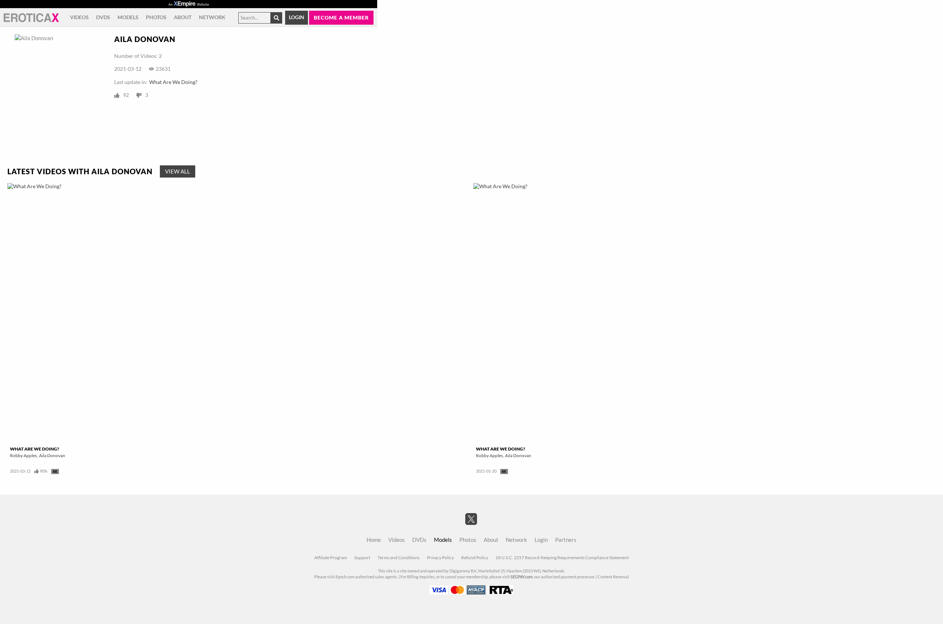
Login (296, 17)
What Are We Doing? (173, 82)
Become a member (341, 17)
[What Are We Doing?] (238, 313)
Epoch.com (345, 577)
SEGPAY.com (522, 577)
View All (177, 171)
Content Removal (613, 577)
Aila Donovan (52, 455)
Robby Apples (23, 455)
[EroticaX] (31, 17)
